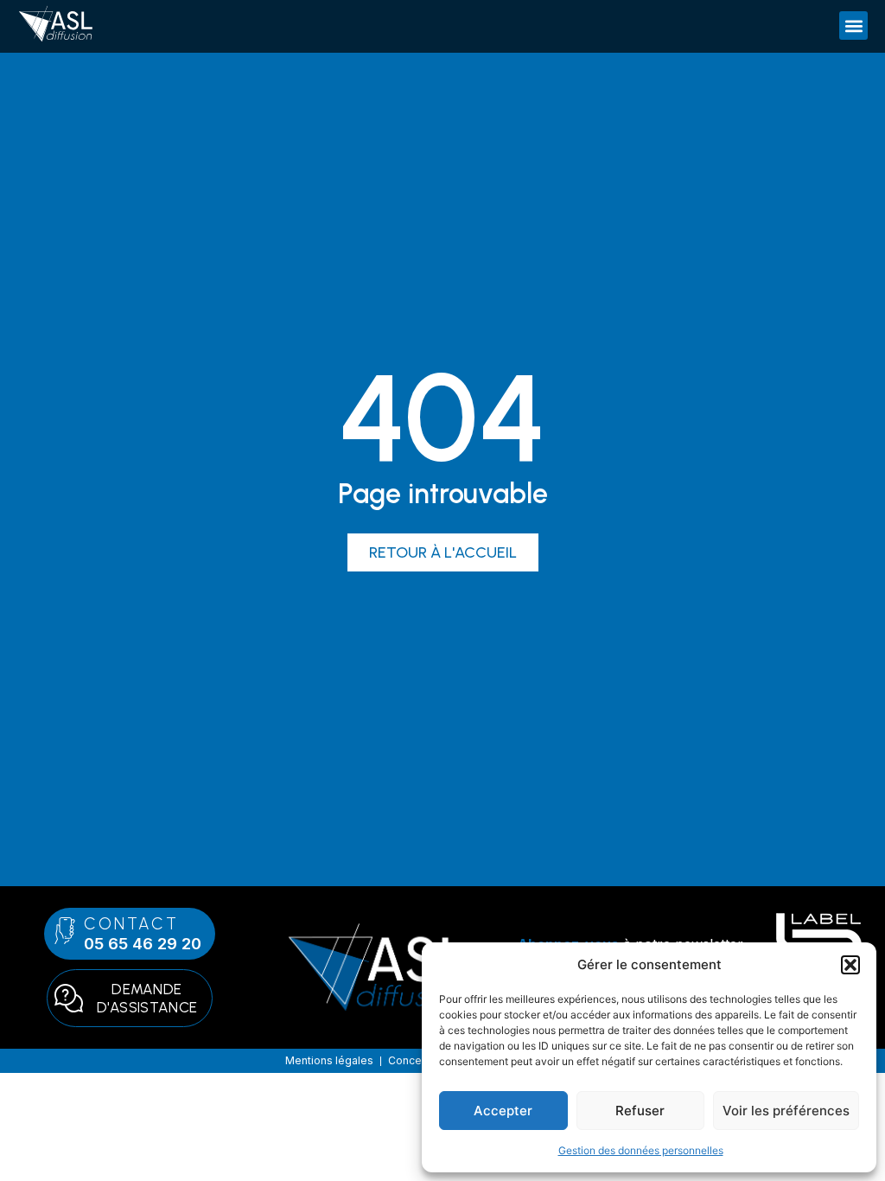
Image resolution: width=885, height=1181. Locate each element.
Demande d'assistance (147, 997)
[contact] (65, 930)
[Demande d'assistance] (68, 998)
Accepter (503, 1110)
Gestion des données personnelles (640, 1150)
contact (132, 924)
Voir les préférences (786, 1110)
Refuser (640, 1110)
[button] (850, 965)
